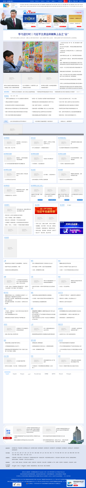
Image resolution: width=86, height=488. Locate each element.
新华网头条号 (70, 455)
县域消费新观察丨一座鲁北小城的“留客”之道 (69, 321)
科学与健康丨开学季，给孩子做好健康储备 (41, 266)
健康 (65, 4)
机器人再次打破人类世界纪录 (11, 341)
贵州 (66, 460)
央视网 (29, 469)
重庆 (61, 460)
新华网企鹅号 (14, 457)
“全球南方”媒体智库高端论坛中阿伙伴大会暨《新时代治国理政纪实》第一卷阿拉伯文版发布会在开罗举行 (33, 437)
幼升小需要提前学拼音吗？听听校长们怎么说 (42, 263)
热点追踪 (33, 169)
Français (22, 381)
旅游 (53, 6)
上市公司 (77, 6)
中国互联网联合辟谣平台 (50, 464)
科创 (55, 4)
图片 (74, 4)
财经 (34, 4)
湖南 (50, 460)
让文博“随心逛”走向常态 (10, 179)
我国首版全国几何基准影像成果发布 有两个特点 (43, 101)
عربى (29, 381)
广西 (56, 460)
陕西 (73, 460)
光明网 (57, 469)
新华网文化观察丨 (45, 85)
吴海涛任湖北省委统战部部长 (11, 269)
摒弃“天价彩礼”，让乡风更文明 (42, 105)
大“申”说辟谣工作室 (52, 199)
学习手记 (79, 26)
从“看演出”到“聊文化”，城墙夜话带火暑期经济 (70, 302)
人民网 (13, 469)
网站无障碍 (60, 1)
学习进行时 (22, 4)
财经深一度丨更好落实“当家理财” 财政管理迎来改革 (43, 98)
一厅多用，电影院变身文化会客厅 (67, 163)
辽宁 (23, 460)
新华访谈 (33, 137)
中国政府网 (14, 464)
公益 (67, 6)
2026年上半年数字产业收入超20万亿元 (68, 266)
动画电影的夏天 (44, 87)
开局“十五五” (38, 223)
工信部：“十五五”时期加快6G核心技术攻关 (69, 269)
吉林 (25, 460)
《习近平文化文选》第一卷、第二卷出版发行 (70, 42)
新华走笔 (49, 230)
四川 (63, 460)
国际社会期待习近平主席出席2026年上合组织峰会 (65, 37)
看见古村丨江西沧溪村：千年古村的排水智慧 (15, 220)
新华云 (50, 483)
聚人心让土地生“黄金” (49, 108)
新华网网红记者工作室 (36, 185)
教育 (50, 4)
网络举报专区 (81, 1)
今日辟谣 (34, 305)
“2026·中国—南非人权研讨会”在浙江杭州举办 (69, 101)
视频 (72, 4)
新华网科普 (6, 185)
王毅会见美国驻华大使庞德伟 (11, 101)
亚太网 (74, 6)
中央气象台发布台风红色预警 (69, 74)
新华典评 (44, 230)
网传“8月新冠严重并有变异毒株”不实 (45, 305)
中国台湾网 (44, 469)
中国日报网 (25, 469)
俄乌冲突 (43, 232)
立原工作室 (67, 199)
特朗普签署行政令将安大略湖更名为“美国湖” (65, 91)
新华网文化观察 (62, 153)
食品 (25, 6)
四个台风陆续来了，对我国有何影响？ (40, 147)
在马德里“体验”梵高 (20, 368)
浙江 (33, 460)
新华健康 (60, 169)
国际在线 (20, 469)
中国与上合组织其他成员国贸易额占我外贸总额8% (71, 83)
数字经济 (35, 6)
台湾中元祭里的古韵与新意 (16, 215)
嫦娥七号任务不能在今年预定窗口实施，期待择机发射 (63, 196)
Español (15, 381)
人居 (32, 331)
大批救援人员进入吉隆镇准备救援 (11, 87)
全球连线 (47, 4)
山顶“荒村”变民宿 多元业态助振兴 (11, 134)
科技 (52, 4)
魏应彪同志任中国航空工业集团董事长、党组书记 (16, 263)
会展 (57, 6)
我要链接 (30, 483)
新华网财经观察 (8, 153)
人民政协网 (70, 469)
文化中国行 (43, 225)
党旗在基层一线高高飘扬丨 (38, 108)
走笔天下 (54, 230)
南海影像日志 (45, 228)
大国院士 (54, 225)
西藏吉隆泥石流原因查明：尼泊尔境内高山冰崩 (70, 71)
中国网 (16, 469)
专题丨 (61, 62)
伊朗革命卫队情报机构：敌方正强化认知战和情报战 (23, 91)
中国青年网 (34, 469)
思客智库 (43, 4)
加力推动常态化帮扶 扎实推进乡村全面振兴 (15, 105)
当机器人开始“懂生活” (48, 158)
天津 (15, 460)
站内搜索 (76, 1)
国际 (32, 4)
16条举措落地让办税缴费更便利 (39, 309)
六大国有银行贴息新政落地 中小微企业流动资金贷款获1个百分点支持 (22, 289)
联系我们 (26, 483)
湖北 (48, 460)
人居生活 (28, 6)
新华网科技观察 (35, 153)
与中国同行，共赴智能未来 (38, 163)
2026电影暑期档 (53, 85)
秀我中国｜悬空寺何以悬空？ (66, 309)
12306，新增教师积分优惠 (38, 269)
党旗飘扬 (38, 225)
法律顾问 (38, 483)
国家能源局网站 (73, 464)
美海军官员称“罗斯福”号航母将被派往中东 (68, 108)
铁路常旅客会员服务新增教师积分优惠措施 (41, 302)
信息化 (31, 6)
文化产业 (81, 6)
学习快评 (33, 26)
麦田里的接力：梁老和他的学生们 (67, 324)
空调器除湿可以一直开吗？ (11, 195)
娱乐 (61, 6)
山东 (43, 460)
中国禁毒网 (21, 466)
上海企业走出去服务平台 (29, 466)
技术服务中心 (46, 483)
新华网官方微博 (34, 455)
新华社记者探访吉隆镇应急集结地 (11, 85)
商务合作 (41, 483)
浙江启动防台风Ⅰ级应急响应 (69, 76)
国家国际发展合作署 (34, 464)
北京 (13, 460)
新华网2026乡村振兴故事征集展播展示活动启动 (70, 318)
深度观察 (6, 204)
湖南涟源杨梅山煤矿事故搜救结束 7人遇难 (41, 115)
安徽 (35, 460)
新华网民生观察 (8, 169)
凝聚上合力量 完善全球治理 (32, 37)
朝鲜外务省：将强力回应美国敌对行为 (67, 115)
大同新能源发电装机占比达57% (12, 353)
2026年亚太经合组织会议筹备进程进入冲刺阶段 (70, 79)
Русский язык (37, 381)
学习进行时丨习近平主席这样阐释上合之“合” (43, 34)
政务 (76, 4)
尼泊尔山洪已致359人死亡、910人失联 (68, 98)
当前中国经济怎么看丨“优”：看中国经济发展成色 (71, 55)
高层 (25, 4)
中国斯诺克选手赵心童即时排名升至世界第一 (42, 111)
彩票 (59, 6)
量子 (57, 4)
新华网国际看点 (62, 137)
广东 (53, 460)
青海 (78, 460)
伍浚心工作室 (80, 199)
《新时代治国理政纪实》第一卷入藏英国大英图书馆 (16, 98)
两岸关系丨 (7, 215)
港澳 (38, 4)
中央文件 (81, 4)
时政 (28, 4)
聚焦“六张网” (45, 223)
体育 (59, 4)
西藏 (71, 460)
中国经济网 (39, 469)
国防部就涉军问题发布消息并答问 (67, 86)
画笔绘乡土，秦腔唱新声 (66, 121)
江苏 (30, 460)
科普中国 (67, 464)
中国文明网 (19, 464)
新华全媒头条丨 (20, 209)
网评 (36, 4)
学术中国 (38, 6)
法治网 (75, 469)
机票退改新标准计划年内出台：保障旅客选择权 (42, 353)
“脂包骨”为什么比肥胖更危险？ (66, 179)
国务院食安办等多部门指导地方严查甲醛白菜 (15, 324)
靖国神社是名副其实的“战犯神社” (75, 88)
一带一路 (70, 6)
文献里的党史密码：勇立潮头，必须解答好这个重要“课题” (25, 71)
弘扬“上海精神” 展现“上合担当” (46, 37)
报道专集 (79, 12)
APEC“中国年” (52, 223)
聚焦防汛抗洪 (52, 228)
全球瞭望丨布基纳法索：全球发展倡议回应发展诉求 (16, 222)
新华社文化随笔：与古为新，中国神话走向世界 (15, 373)
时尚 (63, 6)
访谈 (70, 4)
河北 (18, 460)
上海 (28, 460)
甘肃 (76, 460)
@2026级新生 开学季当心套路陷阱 (40, 179)
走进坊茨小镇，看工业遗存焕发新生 (67, 341)
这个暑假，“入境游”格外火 (49, 174)
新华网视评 (6, 137)
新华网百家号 (76, 455)
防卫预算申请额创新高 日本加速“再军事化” (69, 147)
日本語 (46, 381)
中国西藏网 (49, 469)
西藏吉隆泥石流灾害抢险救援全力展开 (71, 62)
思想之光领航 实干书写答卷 (44, 23)
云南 (68, 460)
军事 (67, 4)
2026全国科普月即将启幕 (65, 263)
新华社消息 (38, 230)
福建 (38, 460)
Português (69, 381)
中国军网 (61, 469)
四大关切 (80, 64)
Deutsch (61, 381)
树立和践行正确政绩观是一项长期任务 (44, 121)
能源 (55, 6)
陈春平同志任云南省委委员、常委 (12, 266)
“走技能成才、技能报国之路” (75, 23)
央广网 (53, 469)
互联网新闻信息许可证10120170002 (18, 486)
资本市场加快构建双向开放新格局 (67, 350)
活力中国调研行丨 (27, 85)
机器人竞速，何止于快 (10, 147)
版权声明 (34, 483)
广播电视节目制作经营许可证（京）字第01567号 (50, 486)
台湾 (40, 4)
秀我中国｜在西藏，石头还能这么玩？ (68, 305)
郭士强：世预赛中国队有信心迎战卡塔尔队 (69, 373)
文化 (61, 4)
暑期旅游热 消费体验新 (37, 350)
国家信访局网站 (15, 466)
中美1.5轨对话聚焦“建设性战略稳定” (13, 115)
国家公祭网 (62, 464)
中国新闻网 (65, 469)
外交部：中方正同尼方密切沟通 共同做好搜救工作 (71, 67)
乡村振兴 (42, 6)
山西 (20, 460)
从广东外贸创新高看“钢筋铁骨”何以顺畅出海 (15, 163)
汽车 (23, 6)
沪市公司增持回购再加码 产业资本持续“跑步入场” (70, 353)
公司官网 (13, 5)
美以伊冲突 (48, 232)
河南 (45, 460)
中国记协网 (57, 464)
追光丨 (6, 217)
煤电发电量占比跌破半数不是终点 (12, 350)
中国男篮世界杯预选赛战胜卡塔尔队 (45, 91)
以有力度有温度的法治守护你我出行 (18, 121)
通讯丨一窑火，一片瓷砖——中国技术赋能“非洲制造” (17, 224)
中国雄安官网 (41, 464)
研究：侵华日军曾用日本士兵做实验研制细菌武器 (70, 111)
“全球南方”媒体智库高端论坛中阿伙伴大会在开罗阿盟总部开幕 (63, 437)
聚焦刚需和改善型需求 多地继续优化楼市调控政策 (43, 341)
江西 (40, 460)
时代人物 (49, 225)
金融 (21, 6)
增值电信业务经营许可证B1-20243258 (33, 486)
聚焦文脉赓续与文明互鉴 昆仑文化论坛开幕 (24, 447)
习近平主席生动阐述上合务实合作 (17, 37)
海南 (58, 460)
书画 (63, 4)
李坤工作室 (40, 199)
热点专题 (37, 204)
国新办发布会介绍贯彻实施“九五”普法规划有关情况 (16, 108)
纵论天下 (38, 232)
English (7, 381)
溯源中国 (48, 6)
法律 (78, 4)
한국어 (53, 381)
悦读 (65, 6)
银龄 (45, 6)
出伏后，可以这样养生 (64, 293)
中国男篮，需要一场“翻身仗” (14, 217)
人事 (30, 4)
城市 (51, 6)
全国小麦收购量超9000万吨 (11, 321)
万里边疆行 (38, 228)
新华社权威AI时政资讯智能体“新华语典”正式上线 (54, 443)
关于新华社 (32, 1)
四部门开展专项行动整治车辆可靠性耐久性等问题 (16, 111)
